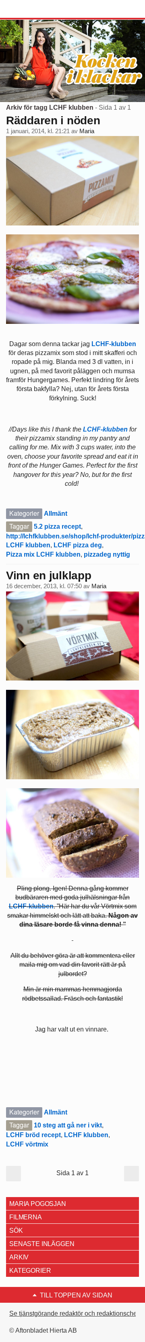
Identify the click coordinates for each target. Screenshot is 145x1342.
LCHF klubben (28, 545)
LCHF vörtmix (27, 1144)
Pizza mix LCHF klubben (43, 554)
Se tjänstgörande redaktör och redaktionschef (74, 1313)
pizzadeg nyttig (107, 554)
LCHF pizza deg (78, 545)
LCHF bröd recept (33, 1134)
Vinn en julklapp (48, 575)
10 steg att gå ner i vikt (68, 1125)
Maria (86, 131)
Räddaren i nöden (53, 120)
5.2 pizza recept (57, 526)
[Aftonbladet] (36, 9)
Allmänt (55, 513)
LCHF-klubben (113, 343)
